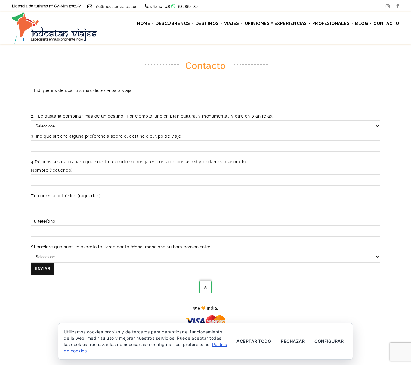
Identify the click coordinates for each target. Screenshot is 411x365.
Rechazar (293, 341)
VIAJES (231, 23)
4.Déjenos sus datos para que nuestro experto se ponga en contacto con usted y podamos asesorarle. (139, 161)
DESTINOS (207, 23)
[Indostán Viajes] (54, 27)
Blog (361, 23)
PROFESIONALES (331, 23)
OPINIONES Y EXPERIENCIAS (276, 23)
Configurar (329, 341)
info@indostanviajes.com (116, 7)
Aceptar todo (253, 341)
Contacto (386, 23)
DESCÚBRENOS (173, 23)
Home (143, 23)
